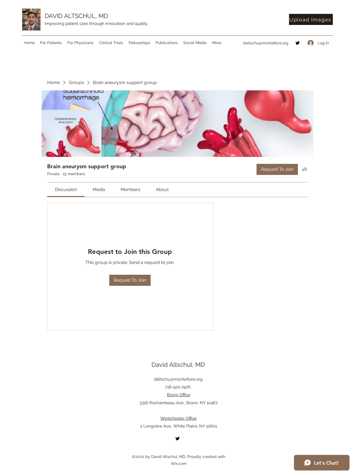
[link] (66, 189)
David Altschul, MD (178, 364)
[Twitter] (297, 43)
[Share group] (304, 169)
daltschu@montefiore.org (265, 43)
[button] (51, 43)
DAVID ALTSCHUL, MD (76, 15)
